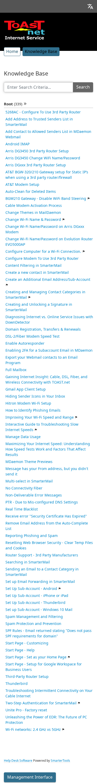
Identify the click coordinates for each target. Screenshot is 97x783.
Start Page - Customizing (26, 643)
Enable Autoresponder (24, 343)
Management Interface (30, 777)
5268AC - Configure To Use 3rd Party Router (43, 112)
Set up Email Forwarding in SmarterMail (40, 582)
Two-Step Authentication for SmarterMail (41, 703)
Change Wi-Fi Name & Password (33, 219)
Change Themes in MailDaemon (33, 212)
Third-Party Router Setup (27, 677)
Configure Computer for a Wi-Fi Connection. (43, 251)
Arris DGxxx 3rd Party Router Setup (35, 165)
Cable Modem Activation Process (33, 205)
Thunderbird (16, 684)
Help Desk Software (18, 760)
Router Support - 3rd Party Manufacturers (41, 555)
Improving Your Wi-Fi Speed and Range (39, 417)
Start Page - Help (20, 650)
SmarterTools (60, 760)
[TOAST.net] (24, 30)
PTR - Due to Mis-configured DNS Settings (41, 502)
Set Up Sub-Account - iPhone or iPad (36, 596)
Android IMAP (17, 144)
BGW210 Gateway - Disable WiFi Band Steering (45, 198)
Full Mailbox (15, 370)
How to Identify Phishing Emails (33, 410)
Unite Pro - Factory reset (26, 710)
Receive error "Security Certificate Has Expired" (46, 516)
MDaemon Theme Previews (29, 462)
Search (83, 87)
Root (13, 104)
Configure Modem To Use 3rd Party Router (42, 258)
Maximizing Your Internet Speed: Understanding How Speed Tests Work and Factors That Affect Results (47, 449)
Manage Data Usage (23, 437)
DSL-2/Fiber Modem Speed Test (32, 336)
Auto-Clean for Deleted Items (30, 191)
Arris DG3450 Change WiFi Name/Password (42, 158)
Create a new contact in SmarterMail (37, 272)
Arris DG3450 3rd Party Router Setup (37, 151)
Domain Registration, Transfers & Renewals (43, 329)
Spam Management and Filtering (34, 617)
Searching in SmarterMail (27, 562)
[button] (90, 6)
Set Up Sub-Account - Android (31, 589)
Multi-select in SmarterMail (29, 481)
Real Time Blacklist (21, 509)
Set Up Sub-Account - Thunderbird (35, 603)
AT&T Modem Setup (22, 184)
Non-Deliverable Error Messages (33, 495)
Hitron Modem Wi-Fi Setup (28, 403)
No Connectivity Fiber (23, 488)
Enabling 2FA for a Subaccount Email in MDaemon (49, 350)
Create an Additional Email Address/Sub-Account (47, 279)
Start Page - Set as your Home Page (35, 657)
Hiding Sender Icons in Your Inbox (35, 396)
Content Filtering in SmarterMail (33, 265)
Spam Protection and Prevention (33, 624)
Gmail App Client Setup (25, 389)
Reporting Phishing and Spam (31, 536)
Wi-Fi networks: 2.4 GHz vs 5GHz (33, 729)
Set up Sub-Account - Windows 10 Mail (38, 610)
